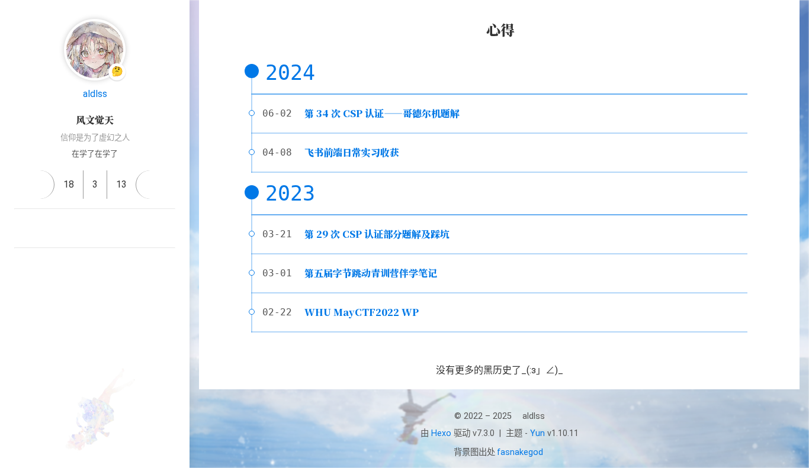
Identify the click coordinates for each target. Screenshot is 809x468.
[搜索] (787, 20)
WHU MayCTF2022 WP (361, 312)
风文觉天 (95, 120)
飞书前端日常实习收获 (351, 152)
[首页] (39, 184)
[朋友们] (95, 267)
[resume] (150, 184)
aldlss (95, 93)
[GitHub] (66, 228)
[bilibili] (123, 228)
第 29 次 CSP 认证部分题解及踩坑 (377, 234)
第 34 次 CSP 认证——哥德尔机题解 (382, 113)
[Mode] (95, 316)
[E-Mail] (95, 228)
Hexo (441, 433)
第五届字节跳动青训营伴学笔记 (370, 273)
